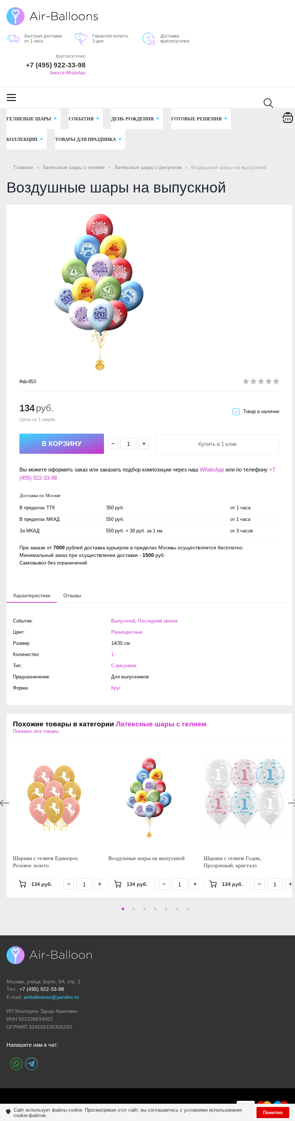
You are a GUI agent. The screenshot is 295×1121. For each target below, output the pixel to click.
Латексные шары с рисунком (148, 167)
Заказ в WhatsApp (68, 72)
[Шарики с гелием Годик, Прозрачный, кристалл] (245, 797)
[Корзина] (287, 122)
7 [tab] (186, 911)
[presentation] (31, 595)
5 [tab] (164, 911)
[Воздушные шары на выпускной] (149, 797)
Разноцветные (126, 632)
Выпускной (123, 621)
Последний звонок (158, 621)
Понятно (273, 1112)
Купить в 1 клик (217, 444)
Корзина (287, 127)
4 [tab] (154, 911)
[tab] (31, 595)
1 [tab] (121, 911)
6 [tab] (175, 911)
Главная (23, 167)
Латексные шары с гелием (73, 167)
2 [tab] (132, 911)
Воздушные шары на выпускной (146, 858)
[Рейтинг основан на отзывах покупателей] (261, 383)
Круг (116, 688)
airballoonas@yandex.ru (51, 997)
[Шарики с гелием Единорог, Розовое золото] (54, 797)
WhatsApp (212, 469)
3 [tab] (143, 911)
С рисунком (123, 665)
